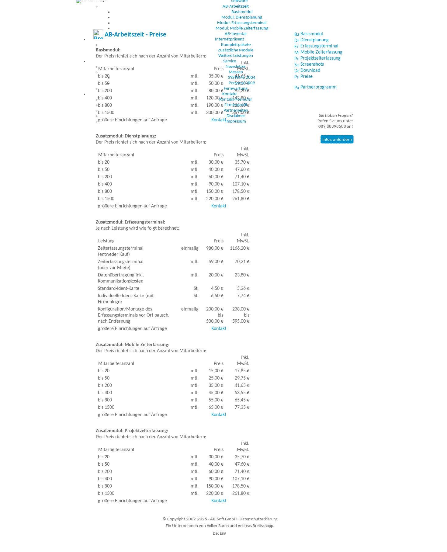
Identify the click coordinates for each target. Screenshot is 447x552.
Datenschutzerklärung (259, 519)
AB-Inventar (236, 34)
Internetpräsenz (229, 39)
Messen (236, 72)
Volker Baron (218, 526)
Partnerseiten (236, 110)
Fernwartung (236, 88)
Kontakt (229, 94)
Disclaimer (236, 116)
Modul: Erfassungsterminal (241, 23)
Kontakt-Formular (235, 99)
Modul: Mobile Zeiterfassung (242, 28)
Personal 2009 (242, 83)
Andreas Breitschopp (255, 526)
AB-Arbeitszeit (236, 6)
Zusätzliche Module (235, 50)
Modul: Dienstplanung (241, 17)
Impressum (235, 121)
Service (229, 61)
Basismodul (241, 12)
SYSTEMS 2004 (241, 77)
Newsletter (236, 66)
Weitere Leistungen (235, 56)
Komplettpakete (236, 45)
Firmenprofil (235, 105)
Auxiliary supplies (231, 544)
